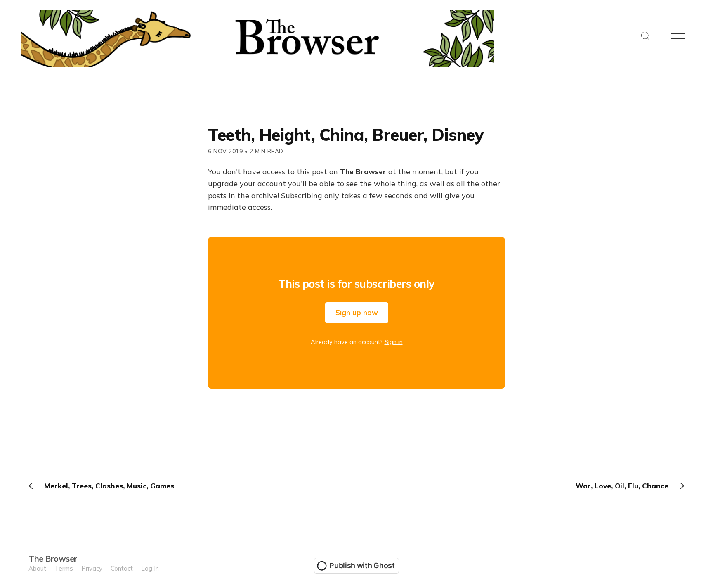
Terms (63, 568)
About (37, 568)
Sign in (394, 342)
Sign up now (356, 312)
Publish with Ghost (362, 565)
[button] (645, 36)
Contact (122, 568)
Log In (150, 568)
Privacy (91, 568)
